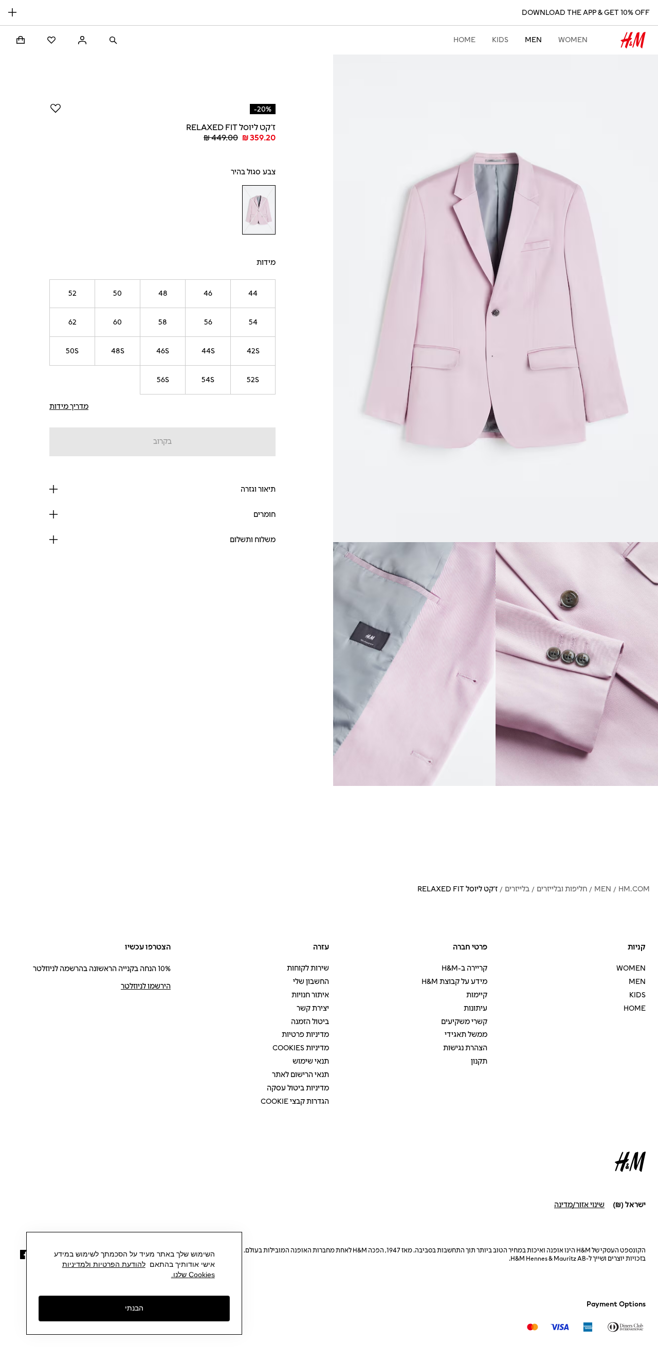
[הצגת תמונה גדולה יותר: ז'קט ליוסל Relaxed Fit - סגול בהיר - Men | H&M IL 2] (577, 664)
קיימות (476, 995)
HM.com (634, 889)
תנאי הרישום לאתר (300, 1074)
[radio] (259, 210)
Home (464, 39)
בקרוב (162, 441)
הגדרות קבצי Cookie (295, 1101)
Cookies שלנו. (193, 1274)
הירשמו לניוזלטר (146, 986)
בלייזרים (517, 889)
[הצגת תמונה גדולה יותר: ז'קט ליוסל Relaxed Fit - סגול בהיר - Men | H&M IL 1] (495, 298)
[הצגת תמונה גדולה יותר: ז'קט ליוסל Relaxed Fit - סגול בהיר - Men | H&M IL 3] (414, 664)
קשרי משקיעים (464, 1021)
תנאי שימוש (311, 1061)
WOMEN (573, 39)
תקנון (479, 1061)
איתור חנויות (310, 995)
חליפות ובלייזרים (562, 889)
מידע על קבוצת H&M (454, 981)
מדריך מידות (68, 406)
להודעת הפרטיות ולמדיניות (103, 1264)
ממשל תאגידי (466, 1034)
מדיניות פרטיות (305, 1034)
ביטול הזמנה (310, 1021)
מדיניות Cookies (300, 1048)
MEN (533, 39)
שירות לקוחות (308, 968)
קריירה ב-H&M (464, 968)
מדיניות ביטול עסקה (298, 1088)
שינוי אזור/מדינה (579, 1204)
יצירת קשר (313, 1008)
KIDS (500, 39)
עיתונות (475, 1008)
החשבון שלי (311, 981)
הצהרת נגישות (465, 1048)
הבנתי (134, 1308)
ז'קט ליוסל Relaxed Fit (457, 889)
